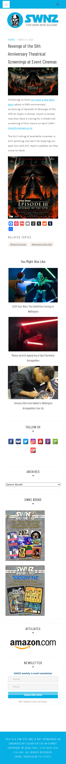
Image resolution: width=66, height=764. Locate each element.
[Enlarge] (53, 161)
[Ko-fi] (33, 450)
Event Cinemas (19, 244)
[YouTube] (40, 441)
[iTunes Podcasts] (48, 441)
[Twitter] (26, 441)
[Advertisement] (33, 719)
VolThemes (45, 756)
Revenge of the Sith (42, 244)
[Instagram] (33, 441)
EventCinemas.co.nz (20, 128)
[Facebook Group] (18, 441)
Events (11, 39)
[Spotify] (55, 441)
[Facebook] (11, 441)
